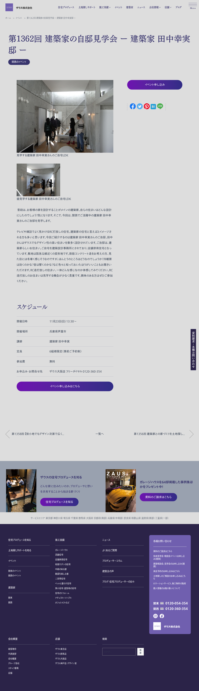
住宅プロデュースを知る (19, 540)
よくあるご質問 (109, 550)
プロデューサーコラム (112, 561)
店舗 (167, 7)
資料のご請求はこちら (162, 551)
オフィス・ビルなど (62, 602)
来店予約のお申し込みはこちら (166, 571)
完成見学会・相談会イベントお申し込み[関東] (169, 558)
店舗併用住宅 (61, 559)
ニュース (141, 7)
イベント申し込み (155, 85)
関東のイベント (14, 571)
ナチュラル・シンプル (63, 597)
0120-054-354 (176, 603)
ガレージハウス (61, 550)
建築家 (129, 7)
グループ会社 (13, 663)
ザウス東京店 (61, 649)
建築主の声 (108, 571)
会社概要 (13, 639)
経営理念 (12, 649)
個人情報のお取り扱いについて (166, 588)
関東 (10, 597)
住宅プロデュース (66, 7)
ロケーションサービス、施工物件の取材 (169, 583)
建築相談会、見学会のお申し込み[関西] (169, 565)
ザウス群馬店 (61, 654)
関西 (10, 602)
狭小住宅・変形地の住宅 (65, 588)
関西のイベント (19, 62)
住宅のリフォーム (62, 593)
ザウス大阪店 (61, 658)
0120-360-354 (176, 608)
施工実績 (104, 7)
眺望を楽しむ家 (62, 574)
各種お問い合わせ (162, 541)
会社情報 (154, 7)
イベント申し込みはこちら (65, 386)
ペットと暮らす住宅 (63, 583)
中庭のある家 (61, 569)
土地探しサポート (86, 7)
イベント (118, 7)
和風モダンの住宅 (63, 564)
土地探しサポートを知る (19, 550)
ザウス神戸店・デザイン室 (66, 663)
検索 (140, 652)
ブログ (178, 7)
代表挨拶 (12, 654)
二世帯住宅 (60, 578)
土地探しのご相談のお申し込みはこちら (169, 578)
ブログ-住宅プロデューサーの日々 (118, 582)
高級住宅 (59, 554)
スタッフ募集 (13, 668)
